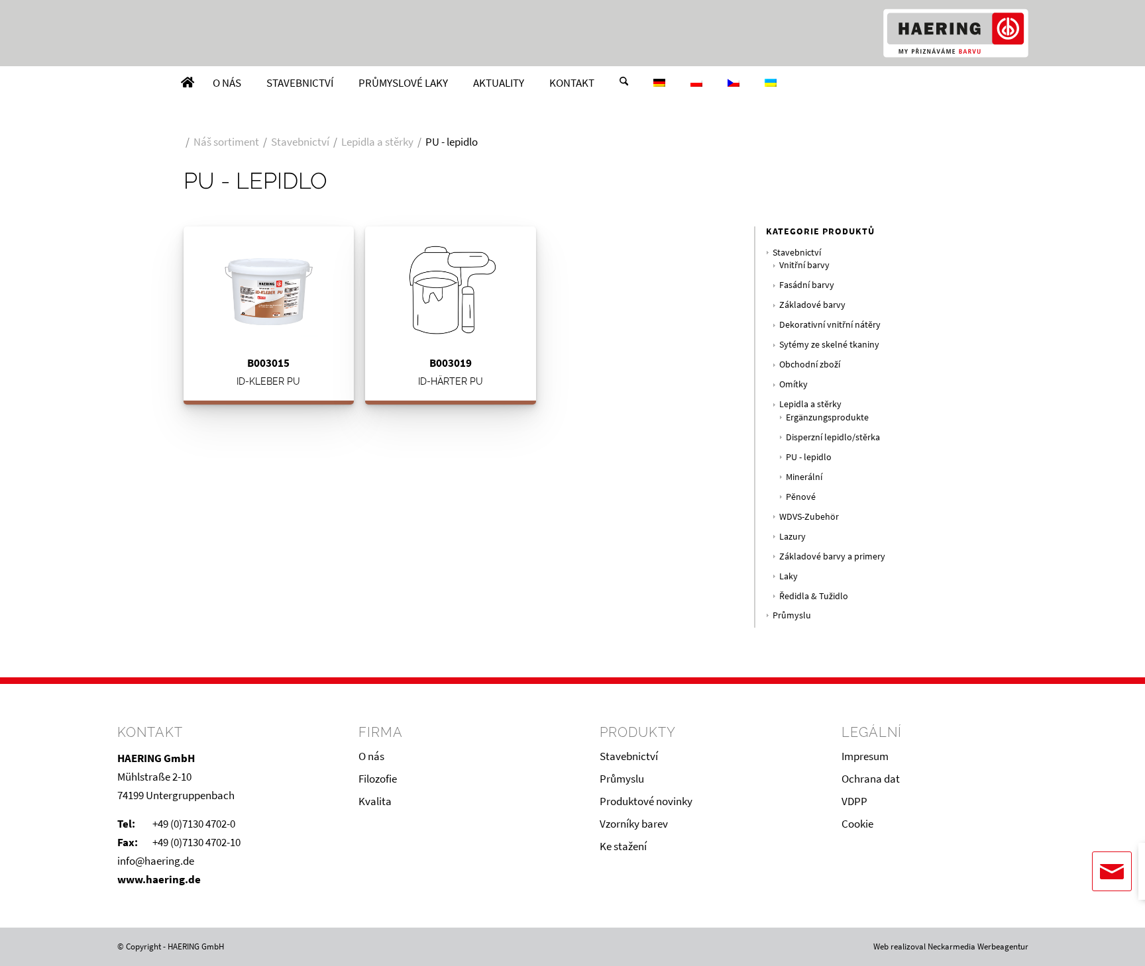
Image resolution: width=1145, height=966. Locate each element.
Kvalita (375, 801)
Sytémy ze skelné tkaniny (829, 344)
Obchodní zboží (809, 364)
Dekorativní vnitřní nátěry (830, 324)
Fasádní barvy (806, 285)
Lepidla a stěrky (810, 404)
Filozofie (377, 778)
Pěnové (801, 497)
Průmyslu (792, 615)
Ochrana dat (871, 778)
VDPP (854, 801)
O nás (371, 756)
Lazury (792, 536)
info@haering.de (155, 860)
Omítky (793, 384)
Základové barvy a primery (832, 556)
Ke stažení (623, 846)
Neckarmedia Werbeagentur (978, 946)
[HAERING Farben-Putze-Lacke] (955, 33)
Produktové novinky (646, 801)
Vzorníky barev (634, 823)
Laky (788, 576)
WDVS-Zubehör (809, 516)
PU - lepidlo (809, 457)
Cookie (857, 823)
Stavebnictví (797, 252)
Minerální (804, 477)
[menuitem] (187, 82)
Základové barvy (812, 305)
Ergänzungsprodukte (827, 417)
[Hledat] (624, 82)
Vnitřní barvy (804, 265)
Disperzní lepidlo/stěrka (833, 437)
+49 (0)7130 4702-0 (193, 823)
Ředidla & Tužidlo (813, 596)
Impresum (865, 756)
